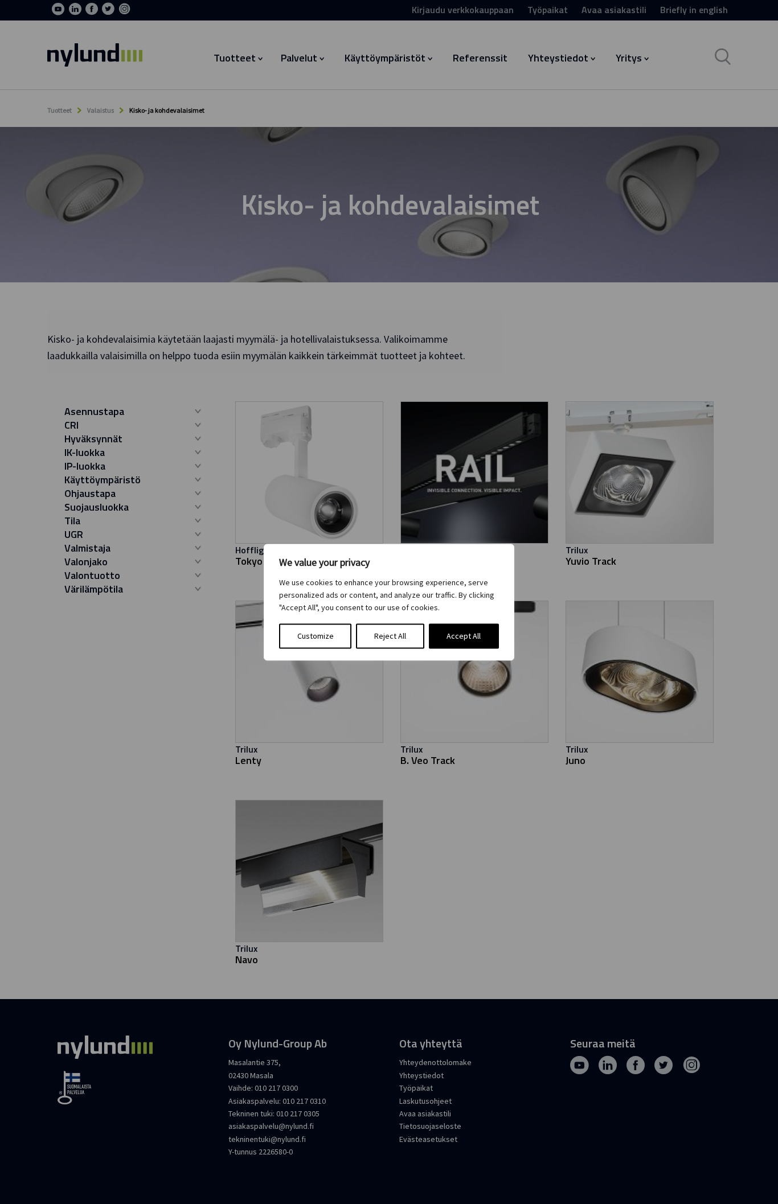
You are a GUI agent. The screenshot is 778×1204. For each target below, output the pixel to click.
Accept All (464, 636)
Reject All (390, 636)
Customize (315, 636)
